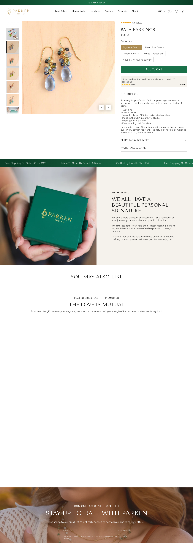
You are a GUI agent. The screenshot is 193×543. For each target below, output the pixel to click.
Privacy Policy (113, 536)
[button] (95, 11)
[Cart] (183, 11)
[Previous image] (101, 107)
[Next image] (108, 107)
